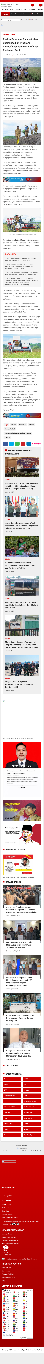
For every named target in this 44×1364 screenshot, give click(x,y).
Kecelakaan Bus (9, 1107)
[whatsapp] (17, 444)
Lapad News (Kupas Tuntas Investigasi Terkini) (27, 1350)
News (32, 425)
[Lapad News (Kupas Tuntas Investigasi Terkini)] (11, 6)
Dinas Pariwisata (9, 1095)
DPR (5, 1090)
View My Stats (7, 1196)
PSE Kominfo (6, 1255)
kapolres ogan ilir (30, 1135)
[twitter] (11, 444)
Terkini (13, 35)
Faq (3, 1281)
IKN (5, 1101)
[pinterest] (23, 444)
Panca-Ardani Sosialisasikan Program (18, 433)
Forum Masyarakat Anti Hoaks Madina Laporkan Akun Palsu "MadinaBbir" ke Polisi (19, 945)
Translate (34, 20)
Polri (5, 1118)
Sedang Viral (28, 1118)
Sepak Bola (8, 1124)
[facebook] (5, 444)
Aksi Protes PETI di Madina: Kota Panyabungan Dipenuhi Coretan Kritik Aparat (20, 1018)
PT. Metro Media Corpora (20, 1221)
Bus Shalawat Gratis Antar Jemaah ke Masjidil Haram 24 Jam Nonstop (20, 259)
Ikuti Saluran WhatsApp (10, 1244)
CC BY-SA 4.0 (7, 1224)
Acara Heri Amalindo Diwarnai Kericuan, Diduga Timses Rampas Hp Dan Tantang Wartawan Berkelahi (21, 909)
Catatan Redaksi (8, 1274)
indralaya (23, 425)
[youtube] (17, 1191)
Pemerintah (28, 1112)
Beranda (5, 9)
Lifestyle (7, 1112)
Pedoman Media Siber (10, 1218)
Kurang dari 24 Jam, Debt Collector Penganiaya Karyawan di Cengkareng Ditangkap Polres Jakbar (19, 266)
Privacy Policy (7, 1214)
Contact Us (6, 1271)
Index (25, 9)
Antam (26, 1079)
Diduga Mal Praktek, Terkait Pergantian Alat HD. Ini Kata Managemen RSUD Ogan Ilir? (18, 1053)
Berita (12, 9)
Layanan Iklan (7, 1234)
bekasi (26, 1129)
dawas (6, 1135)
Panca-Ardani (10, 429)
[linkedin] (28, 444)
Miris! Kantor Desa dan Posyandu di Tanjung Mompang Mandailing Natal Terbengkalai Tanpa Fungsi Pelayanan (21, 644)
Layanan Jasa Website (10, 1240)
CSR (25, 1084)
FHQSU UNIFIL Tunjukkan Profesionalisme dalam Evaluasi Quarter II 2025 (19, 684)
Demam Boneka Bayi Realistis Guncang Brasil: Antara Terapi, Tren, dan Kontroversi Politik (20, 565)
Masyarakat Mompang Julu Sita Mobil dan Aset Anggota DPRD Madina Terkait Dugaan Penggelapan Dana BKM (20, 981)
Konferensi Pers (29, 1107)
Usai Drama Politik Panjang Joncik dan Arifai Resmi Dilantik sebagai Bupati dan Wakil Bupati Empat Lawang (21, 486)
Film (25, 1095)
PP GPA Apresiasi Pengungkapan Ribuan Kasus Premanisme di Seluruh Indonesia (21, 273)
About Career (6, 1205)
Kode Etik (5, 1208)
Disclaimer (6, 1211)
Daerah (18, 9)
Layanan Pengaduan (9, 1237)
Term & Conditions (8, 1277)
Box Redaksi (6, 1268)
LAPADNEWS (7, 1221)
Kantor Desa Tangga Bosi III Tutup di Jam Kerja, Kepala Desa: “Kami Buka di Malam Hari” (21, 605)
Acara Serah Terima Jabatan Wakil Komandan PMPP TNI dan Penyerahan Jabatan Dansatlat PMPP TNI (21, 525)
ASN (5, 1079)
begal (6, 1129)
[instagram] (14, 1191)
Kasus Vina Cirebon (30, 1101)
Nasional (32, 9)
